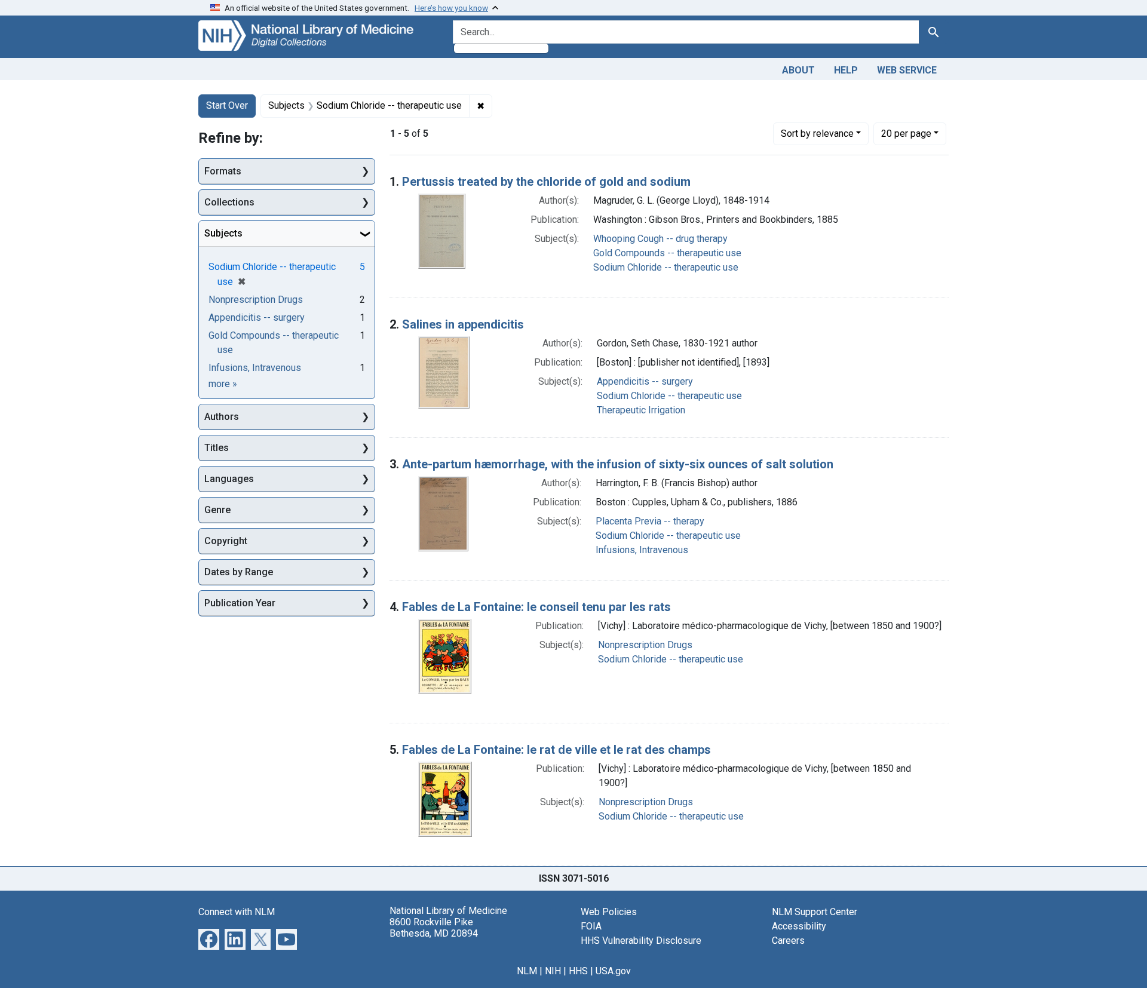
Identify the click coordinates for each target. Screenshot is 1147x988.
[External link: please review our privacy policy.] (208, 938)
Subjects (223, 233)
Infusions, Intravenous (642, 550)
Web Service (907, 70)
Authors (221, 416)
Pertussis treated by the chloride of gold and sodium (546, 181)
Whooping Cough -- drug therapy (660, 238)
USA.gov (613, 971)
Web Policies (609, 912)
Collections (229, 202)
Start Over (227, 105)
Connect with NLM (236, 912)
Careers (788, 940)
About (798, 70)
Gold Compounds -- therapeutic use (667, 253)
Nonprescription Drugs (645, 645)
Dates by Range (238, 572)
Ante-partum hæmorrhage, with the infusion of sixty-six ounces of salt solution (617, 464)
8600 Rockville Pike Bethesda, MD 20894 (434, 927)
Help (846, 70)
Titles (216, 447)
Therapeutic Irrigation (641, 410)
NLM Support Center (814, 912)
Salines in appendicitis (463, 324)
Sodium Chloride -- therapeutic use (665, 267)
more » (222, 383)
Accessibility (799, 926)
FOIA (591, 926)
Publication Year (239, 603)
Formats (222, 171)
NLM (527, 971)
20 (906, 133)
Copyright (225, 541)
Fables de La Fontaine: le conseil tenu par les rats (536, 607)
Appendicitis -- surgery (645, 381)
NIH (553, 971)
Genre (217, 510)
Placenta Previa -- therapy (650, 521)
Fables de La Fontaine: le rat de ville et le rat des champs (556, 749)
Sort (817, 133)
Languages (229, 478)
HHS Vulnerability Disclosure (641, 940)
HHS (578, 971)
